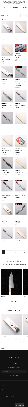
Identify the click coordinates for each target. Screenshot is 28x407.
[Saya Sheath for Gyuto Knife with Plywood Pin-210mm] (21, 27)
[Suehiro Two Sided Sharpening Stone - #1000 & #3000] (7, 209)
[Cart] (26, 7)
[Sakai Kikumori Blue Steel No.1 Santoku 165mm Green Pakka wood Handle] (21, 72)
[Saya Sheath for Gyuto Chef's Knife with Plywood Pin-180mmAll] (21, 118)
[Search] (21, 7)
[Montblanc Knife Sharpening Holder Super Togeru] (21, 141)
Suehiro (3, 342)
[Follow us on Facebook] (11, 375)
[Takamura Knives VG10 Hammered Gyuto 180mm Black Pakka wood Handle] (7, 233)
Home (2, 348)
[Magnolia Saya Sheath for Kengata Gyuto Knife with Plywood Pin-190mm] (21, 233)
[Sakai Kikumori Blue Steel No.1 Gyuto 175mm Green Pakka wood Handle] (7, 118)
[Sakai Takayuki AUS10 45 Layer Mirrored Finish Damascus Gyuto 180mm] (7, 185)
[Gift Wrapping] (21, 48)
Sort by (8, 15)
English (18, 396)
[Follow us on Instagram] (14, 375)
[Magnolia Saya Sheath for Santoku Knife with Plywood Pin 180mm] (7, 50)
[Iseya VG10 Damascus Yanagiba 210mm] (21, 96)
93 (21, 252)
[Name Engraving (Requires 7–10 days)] (7, 72)
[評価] (4, 7)
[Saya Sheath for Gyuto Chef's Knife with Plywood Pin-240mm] (21, 163)
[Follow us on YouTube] (17, 375)
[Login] (23, 7)
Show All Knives (14, 301)
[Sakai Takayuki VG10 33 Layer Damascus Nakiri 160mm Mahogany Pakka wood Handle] (21, 185)
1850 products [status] (4, 19)
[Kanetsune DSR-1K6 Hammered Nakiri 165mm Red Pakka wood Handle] (7, 96)
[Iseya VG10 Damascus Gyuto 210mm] (21, 209)
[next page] (24, 252)
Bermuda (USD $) (10, 396)
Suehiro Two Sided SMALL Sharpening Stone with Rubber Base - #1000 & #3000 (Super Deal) (11, 339)
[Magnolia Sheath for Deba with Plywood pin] (7, 141)
